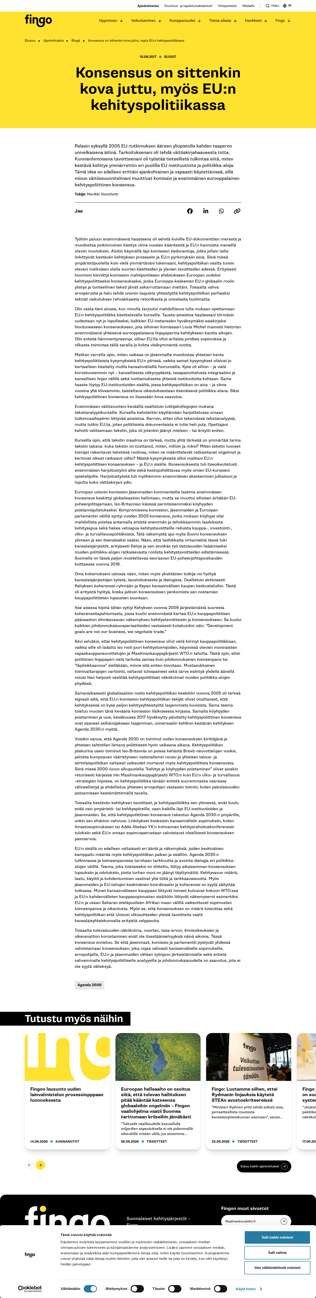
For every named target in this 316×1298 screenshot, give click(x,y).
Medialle (248, 6)
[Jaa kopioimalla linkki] (237, 211)
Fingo (280, 20)
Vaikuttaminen (143, 20)
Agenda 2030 (89, 985)
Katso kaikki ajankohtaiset (260, 1166)
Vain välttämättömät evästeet (277, 1268)
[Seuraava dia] (40, 1165)
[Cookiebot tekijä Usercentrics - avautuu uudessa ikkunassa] (30, 1289)
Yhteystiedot (227, 6)
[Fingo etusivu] (38, 20)
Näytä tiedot (245, 1289)
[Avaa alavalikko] (121, 20)
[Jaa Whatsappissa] (221, 211)
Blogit (75, 40)
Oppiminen (108, 20)
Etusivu (30, 40)
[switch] (137, 1288)
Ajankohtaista (148, 6)
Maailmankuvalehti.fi (240, 1221)
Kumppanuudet (182, 20)
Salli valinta (277, 1253)
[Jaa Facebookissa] (190, 211)
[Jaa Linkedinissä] (205, 211)
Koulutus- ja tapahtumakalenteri (188, 6)
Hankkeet (253, 20)
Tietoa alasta (220, 20)
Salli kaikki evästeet (277, 1237)
